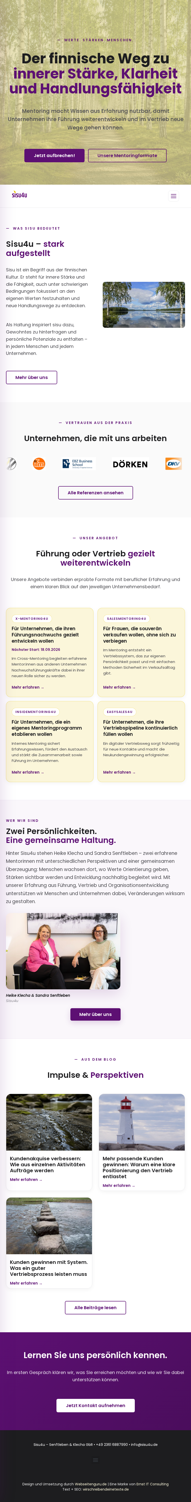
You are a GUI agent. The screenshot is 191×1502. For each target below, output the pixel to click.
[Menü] (173, 196)
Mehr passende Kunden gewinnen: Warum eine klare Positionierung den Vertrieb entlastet (139, 1167)
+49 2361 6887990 (112, 1444)
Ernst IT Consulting (153, 1484)
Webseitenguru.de (91, 1484)
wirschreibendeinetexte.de (106, 1489)
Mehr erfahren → (28, 687)
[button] (96, 1460)
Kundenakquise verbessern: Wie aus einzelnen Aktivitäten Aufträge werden (47, 1164)
